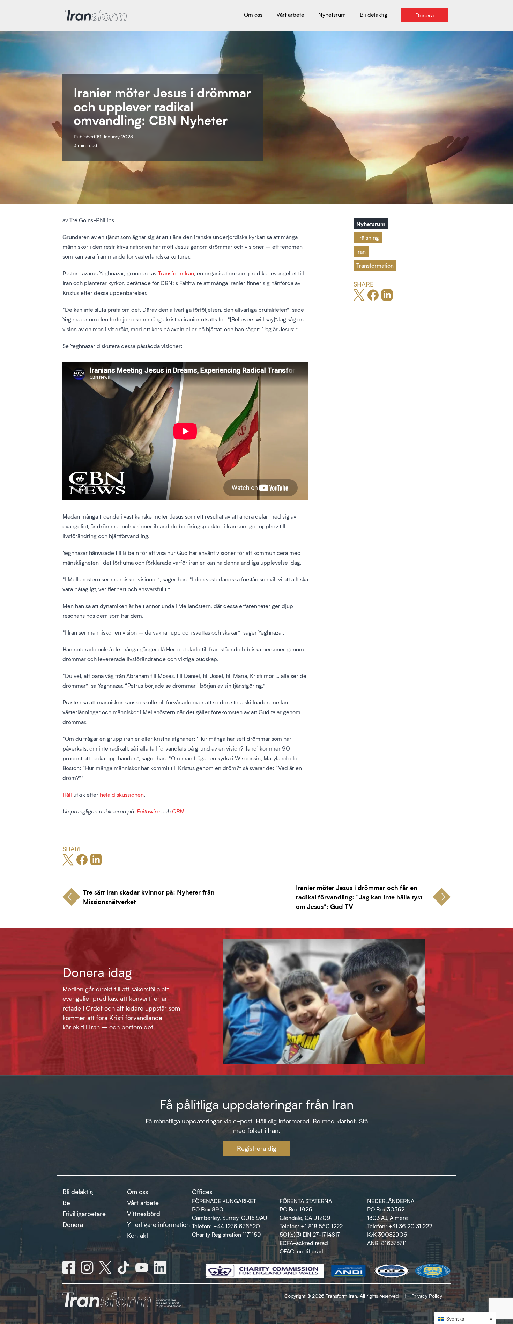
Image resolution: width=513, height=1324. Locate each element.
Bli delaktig (77, 1191)
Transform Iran (176, 273)
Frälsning (367, 237)
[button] (465, 1318)
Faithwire (148, 811)
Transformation (375, 265)
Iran (361, 251)
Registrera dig (256, 1148)
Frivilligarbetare (84, 1213)
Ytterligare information (158, 1224)
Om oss (137, 1191)
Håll (67, 794)
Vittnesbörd (143, 1213)
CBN (178, 811)
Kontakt (137, 1235)
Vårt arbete (143, 1203)
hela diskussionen (122, 794)
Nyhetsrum (370, 223)
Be (66, 1203)
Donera (72, 1224)
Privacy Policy (426, 1296)
